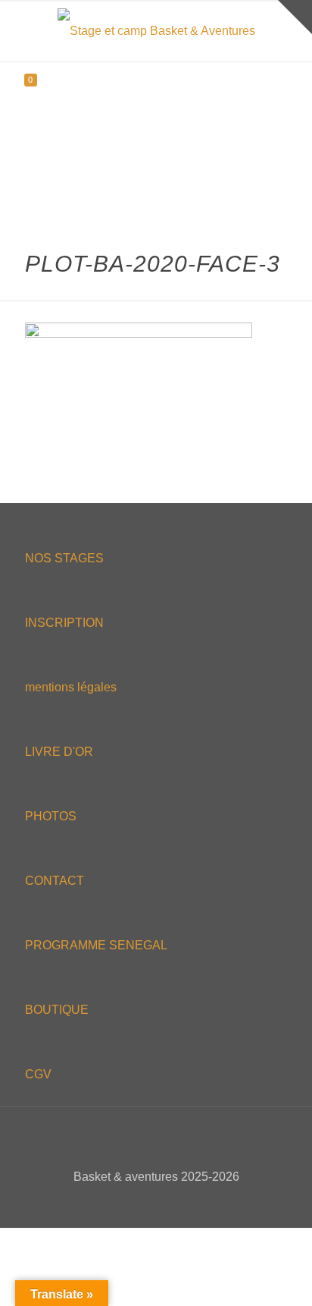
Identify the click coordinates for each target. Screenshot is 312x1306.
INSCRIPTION (64, 622)
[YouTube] (166, 1203)
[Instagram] (187, 1203)
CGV (38, 1074)
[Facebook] (125, 1203)
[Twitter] (146, 1203)
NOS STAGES (64, 558)
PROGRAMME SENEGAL (96, 945)
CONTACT (54, 880)
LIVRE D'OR (59, 751)
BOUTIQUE (57, 1009)
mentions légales (71, 687)
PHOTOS (50, 816)
